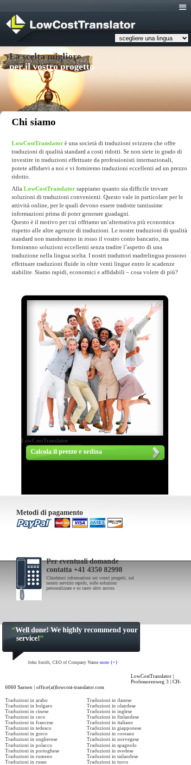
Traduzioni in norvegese (113, 739)
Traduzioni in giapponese (114, 728)
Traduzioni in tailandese (112, 756)
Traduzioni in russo (26, 762)
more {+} (109, 662)
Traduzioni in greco (26, 733)
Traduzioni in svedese (110, 750)
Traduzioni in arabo (26, 700)
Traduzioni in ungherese (31, 739)
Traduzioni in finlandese (113, 717)
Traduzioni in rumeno (28, 756)
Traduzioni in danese (109, 700)
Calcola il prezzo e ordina (66, 451)
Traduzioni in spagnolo (112, 745)
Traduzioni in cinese (27, 711)
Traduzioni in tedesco (28, 728)
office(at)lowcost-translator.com (70, 687)
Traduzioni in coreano (110, 733)
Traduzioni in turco (107, 762)
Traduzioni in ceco (25, 717)
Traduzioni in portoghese (32, 750)
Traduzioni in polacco (28, 745)
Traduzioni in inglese (109, 711)
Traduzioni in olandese (111, 705)
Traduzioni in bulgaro (28, 705)
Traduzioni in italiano (110, 722)
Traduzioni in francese (29, 722)
